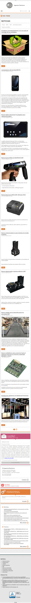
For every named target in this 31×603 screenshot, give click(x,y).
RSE (11, 24)
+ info (3, 66)
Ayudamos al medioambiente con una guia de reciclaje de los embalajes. (14, 31)
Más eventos (23, 546)
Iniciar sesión (24, 11)
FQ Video (7, 485)
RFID (7, 24)
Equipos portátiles (6, 27)
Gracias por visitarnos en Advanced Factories (14, 395)
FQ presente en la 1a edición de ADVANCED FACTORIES (14, 544)
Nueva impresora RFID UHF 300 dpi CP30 (13, 195)
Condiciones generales (7, 570)
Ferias (3, 24)
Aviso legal (4, 572)
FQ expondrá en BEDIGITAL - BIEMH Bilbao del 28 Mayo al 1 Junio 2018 (16, 536)
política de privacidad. (9, 458)
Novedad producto (17, 24)
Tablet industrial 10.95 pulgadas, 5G (10, 587)
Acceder (24, 501)
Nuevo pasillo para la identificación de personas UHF (16, 520)
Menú (1, 11)
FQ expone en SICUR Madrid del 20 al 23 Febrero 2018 (16, 540)
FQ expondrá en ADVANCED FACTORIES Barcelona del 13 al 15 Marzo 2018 (16, 539)
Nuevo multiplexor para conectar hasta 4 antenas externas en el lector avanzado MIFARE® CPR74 (13, 354)
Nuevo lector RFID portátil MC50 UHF (12, 158)
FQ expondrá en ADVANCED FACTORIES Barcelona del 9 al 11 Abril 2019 (16, 534)
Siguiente (16, 429)
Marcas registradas (6, 567)
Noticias (16, 5)
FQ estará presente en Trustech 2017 (12, 542)
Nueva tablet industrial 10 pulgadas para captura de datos (15, 513)
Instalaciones (5, 562)
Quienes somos (5, 561)
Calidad (4, 563)
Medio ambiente (6, 565)
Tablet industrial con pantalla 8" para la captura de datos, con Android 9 (16, 585)
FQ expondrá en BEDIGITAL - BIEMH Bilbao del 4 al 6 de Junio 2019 (16, 532)
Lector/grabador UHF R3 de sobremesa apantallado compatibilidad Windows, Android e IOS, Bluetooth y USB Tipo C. (16, 578)
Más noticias (23, 522)
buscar (29, 11)
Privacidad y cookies (7, 569)
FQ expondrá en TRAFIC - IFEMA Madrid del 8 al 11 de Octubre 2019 (16, 529)
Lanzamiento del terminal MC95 (10, 70)
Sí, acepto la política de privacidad (10, 460)
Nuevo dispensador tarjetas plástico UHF (13, 271)
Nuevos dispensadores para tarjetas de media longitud (16, 517)
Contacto (24, 479)
